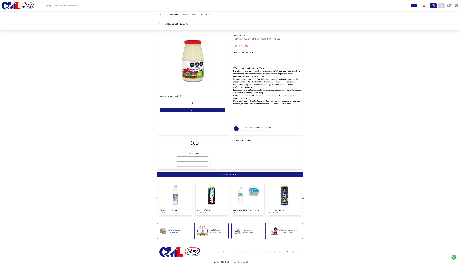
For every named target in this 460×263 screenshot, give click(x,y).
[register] (441, 5)
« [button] (157, 198)
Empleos (258, 252)
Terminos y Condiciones (274, 252)
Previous (154, 61)
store (160, 14)
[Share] (299, 38)
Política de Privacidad (295, 252)
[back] (161, 24)
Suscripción (232, 252)
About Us (221, 252)
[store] (18, 5)
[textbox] (424, 6)
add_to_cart (193, 110)
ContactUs (205, 14)
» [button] (303, 198)
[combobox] (425, 6)
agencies (184, 14)
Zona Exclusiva (171, 14)
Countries (194, 14)
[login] (433, 5)
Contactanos (246, 252)
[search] (414, 5)
